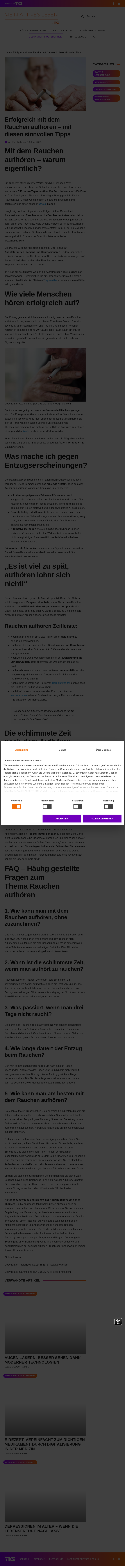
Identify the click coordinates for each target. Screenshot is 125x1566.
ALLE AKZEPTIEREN (102, 818)
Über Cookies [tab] (103, 750)
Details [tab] (62, 750)
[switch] (47, 806)
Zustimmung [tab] (22, 750)
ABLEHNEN (61, 818)
